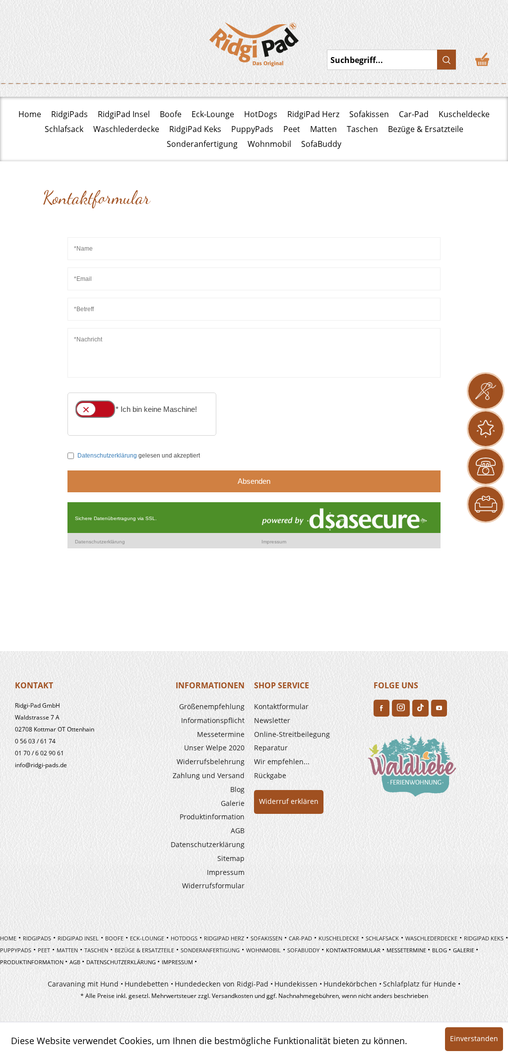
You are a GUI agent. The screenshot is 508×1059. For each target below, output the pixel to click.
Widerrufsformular (213, 885)
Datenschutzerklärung (208, 844)
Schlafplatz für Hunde (419, 984)
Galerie (233, 803)
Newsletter (272, 720)
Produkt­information (212, 816)
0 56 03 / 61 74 (35, 741)
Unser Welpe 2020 (214, 747)
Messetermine (221, 734)
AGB (238, 830)
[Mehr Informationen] (485, 504)
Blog (237, 789)
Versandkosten (232, 996)
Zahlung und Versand (209, 775)
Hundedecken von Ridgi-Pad (221, 984)
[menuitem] (189, 707)
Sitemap (231, 858)
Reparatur (271, 747)
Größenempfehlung (212, 706)
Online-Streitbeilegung (292, 734)
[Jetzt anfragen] (485, 391)
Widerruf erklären (288, 801)
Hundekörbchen (350, 984)
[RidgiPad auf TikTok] (420, 708)
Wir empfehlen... (282, 761)
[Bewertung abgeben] (485, 428)
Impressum (226, 872)
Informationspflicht (213, 720)
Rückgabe (270, 775)
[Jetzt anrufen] (485, 466)
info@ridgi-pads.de (41, 765)
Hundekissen (296, 984)
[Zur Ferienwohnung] (414, 768)
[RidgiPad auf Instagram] (401, 708)
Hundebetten (147, 984)
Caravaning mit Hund (83, 984)
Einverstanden (474, 1038)
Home (29, 114)
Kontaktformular (281, 706)
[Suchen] (446, 59)
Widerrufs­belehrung (211, 761)
